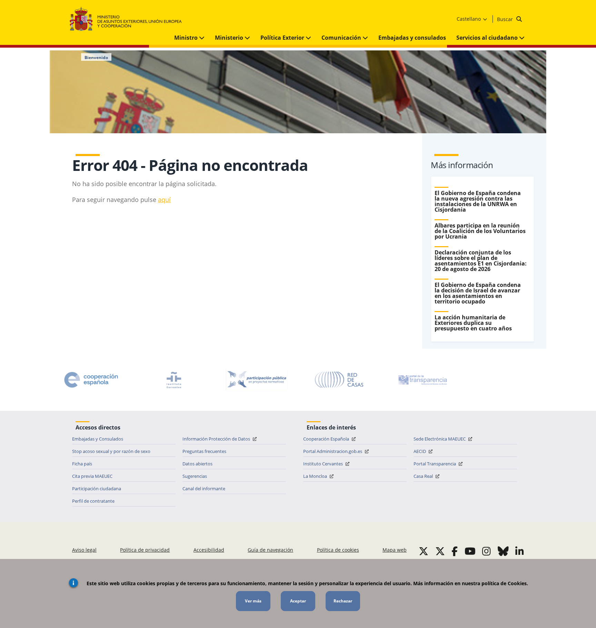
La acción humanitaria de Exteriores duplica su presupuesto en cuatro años (473, 322)
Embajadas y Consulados (97, 439)
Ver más (253, 601)
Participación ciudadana (96, 488)
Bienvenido (96, 57)
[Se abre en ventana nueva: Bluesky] (503, 551)
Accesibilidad (208, 550)
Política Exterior (283, 37)
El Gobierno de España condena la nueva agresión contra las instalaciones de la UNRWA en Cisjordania (478, 201)
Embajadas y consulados (412, 37)
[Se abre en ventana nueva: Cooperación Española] (91, 380)
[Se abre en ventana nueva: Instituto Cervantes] (174, 380)
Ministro (186, 37)
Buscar (505, 19)
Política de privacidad (145, 550)
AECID (420, 451)
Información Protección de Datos (216, 439)
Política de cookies (338, 550)
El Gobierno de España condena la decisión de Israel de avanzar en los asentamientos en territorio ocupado (478, 293)
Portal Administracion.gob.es (333, 451)
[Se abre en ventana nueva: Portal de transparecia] (422, 380)
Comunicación (341, 37)
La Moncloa (315, 476)
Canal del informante (203, 488)
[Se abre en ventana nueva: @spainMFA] (440, 551)
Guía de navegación (270, 550)
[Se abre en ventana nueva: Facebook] (454, 551)
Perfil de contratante (93, 501)
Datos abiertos (197, 464)
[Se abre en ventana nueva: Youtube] (470, 551)
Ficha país (82, 464)
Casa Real (424, 476)
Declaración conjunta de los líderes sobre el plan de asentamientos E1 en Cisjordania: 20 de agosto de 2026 (481, 261)
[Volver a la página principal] (129, 19)
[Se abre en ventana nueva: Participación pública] (256, 380)
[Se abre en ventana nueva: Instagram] (486, 551)
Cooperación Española (326, 439)
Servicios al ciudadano (487, 37)
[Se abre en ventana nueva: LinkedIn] (519, 551)
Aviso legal (84, 550)
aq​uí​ (164, 199)
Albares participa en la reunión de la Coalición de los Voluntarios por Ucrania (480, 231)
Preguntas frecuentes (204, 451)
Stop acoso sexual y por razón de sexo (111, 451)
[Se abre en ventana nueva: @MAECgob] (423, 551)
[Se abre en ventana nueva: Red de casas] (339, 380)
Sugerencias (194, 476)
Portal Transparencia (435, 464)
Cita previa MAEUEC (92, 476)
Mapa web (395, 550)
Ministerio (230, 37)
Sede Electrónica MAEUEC (440, 439)
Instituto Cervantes (323, 464)
